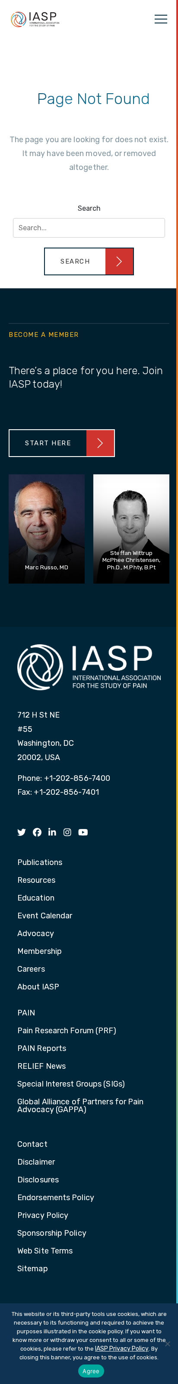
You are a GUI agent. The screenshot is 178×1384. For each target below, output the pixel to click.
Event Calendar (44, 916)
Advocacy (35, 934)
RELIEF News (41, 1066)
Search (89, 208)
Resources (36, 880)
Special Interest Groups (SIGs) (71, 1084)
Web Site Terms (45, 1251)
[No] (167, 1343)
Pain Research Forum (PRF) (67, 1031)
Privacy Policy (42, 1215)
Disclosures (38, 1180)
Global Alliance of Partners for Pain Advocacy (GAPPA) (80, 1106)
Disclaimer (36, 1162)
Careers (31, 969)
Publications (39, 862)
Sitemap (32, 1269)
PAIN (26, 1013)
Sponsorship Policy (51, 1233)
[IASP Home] (35, 19)
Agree (91, 1371)
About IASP (38, 987)
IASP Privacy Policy (122, 1348)
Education (35, 898)
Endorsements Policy (55, 1198)
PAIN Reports (41, 1049)
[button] (89, 261)
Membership (39, 951)
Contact (32, 1144)
